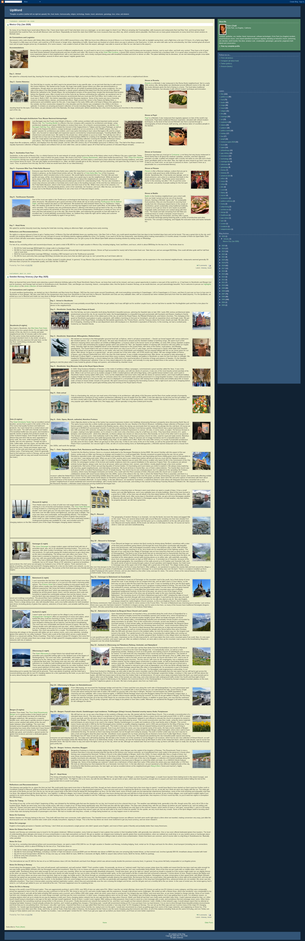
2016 (223, 271)
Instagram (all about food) (230, 61)
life (222, 114)
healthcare (224, 215)
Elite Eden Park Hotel (39, 328)
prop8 (223, 139)
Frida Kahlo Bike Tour (93, 173)
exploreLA (224, 122)
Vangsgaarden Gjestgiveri (42, 617)
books (223, 102)
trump (223, 204)
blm (222, 187)
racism (223, 195)
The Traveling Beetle (49, 123)
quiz (222, 221)
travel (209, 268)
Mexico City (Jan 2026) (20, 24)
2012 (223, 280)
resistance (224, 156)
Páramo (148, 171)
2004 (223, 302)
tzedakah (224, 226)
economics (225, 198)
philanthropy (225, 150)
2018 (223, 265)
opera (223, 147)
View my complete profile (230, 46)
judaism (223, 128)
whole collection (30, 286)
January (226, 239)
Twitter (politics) (226, 63)
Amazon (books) (226, 66)
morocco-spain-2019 (228, 142)
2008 (223, 291)
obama (223, 125)
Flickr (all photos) (227, 58)
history (223, 170)
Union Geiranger (42, 546)
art (222, 119)
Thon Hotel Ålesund (82, 507)
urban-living (225, 207)
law (222, 136)
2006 (223, 297)
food (222, 100)
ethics (223, 178)
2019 (223, 263)
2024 (223, 248)
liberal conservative (227, 43)
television (224, 164)
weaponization (226, 229)
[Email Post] (209, 265)
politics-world (225, 130)
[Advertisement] (230, 79)
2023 (223, 251)
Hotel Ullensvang (42, 653)
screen (223, 224)
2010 (223, 285)
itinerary (204, 268)
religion (223, 111)
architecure (225, 209)
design (223, 212)
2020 (223, 260)
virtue (223, 184)
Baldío (147, 196)
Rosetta (148, 83)
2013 (223, 277)
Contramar (175, 155)
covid (223, 190)
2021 (223, 257)
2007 (223, 294)
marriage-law (225, 161)
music (223, 181)
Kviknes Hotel (47, 584)
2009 (223, 288)
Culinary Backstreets (90, 157)
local (222, 145)
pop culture (225, 218)
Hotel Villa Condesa (111, 52)
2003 (223, 305)
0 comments (202, 265)
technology (225, 159)
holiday (223, 133)
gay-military (225, 153)
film (222, 94)
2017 (223, 268)
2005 (223, 299)
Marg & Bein (155, 766)
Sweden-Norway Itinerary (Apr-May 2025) (29, 277)
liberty (223, 193)
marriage (224, 116)
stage (223, 105)
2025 (223, 246)
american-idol (225, 176)
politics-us (224, 97)
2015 (223, 274)
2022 (223, 254)
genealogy (224, 167)
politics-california (227, 201)
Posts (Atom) (20, 927)
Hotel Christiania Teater (22, 422)
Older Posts (209, 922)
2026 (223, 236)
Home (105, 922)
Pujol (147, 118)
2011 (223, 282)
